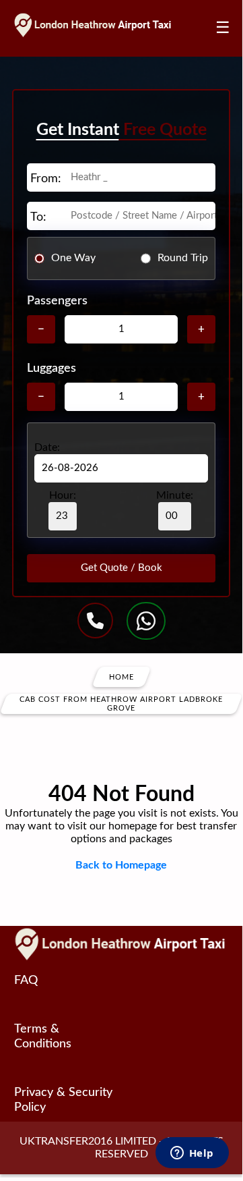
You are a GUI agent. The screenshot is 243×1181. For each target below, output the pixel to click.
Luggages (51, 368)
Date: (47, 447)
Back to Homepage (121, 865)
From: (45, 179)
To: (38, 217)
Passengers (57, 301)
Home (121, 676)
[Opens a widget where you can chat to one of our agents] (192, 1154)
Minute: (174, 495)
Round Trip (183, 257)
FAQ (26, 980)
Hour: (62, 495)
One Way (73, 257)
